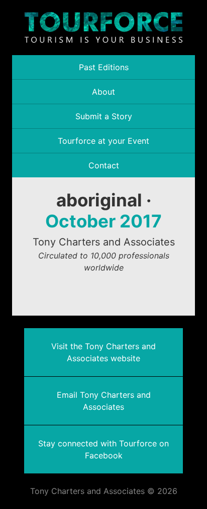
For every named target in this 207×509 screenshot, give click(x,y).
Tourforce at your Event (103, 141)
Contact (103, 165)
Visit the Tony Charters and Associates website (103, 352)
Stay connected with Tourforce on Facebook (103, 449)
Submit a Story (103, 116)
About (103, 92)
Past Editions (104, 67)
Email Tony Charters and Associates (104, 401)
